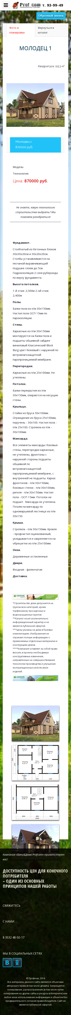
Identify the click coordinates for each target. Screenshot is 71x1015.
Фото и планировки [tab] (17, 30)
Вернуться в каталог (46, 30)
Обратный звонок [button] (51, 15)
